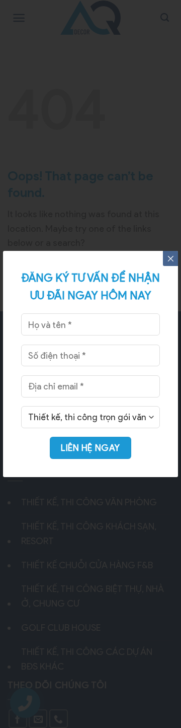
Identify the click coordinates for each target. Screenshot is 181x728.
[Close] (170, 258)
